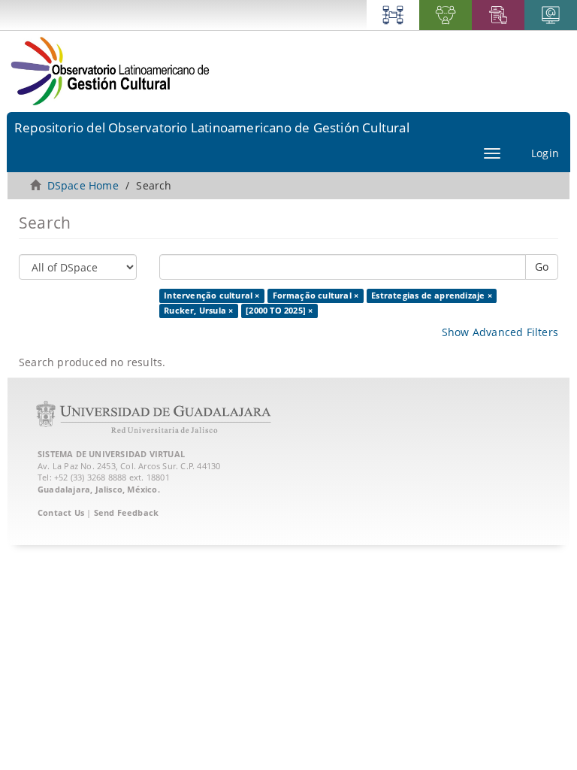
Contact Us (61, 512)
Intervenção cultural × (211, 295)
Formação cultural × (316, 295)
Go (541, 266)
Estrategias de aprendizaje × (431, 295)
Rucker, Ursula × (198, 310)
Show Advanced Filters (500, 332)
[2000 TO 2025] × (279, 310)
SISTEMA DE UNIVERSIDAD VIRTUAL (111, 453)
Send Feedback (126, 512)
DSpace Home (83, 185)
